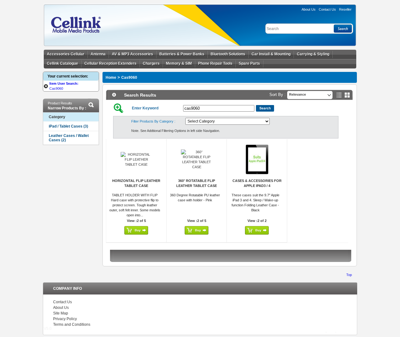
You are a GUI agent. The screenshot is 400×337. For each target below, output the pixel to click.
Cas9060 (129, 77)
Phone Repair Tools (215, 63)
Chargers (151, 63)
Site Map (60, 313)
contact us (327, 9)
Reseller (345, 9)
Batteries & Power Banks (181, 54)
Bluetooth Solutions (228, 54)
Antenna (98, 54)
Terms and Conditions (71, 324)
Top (349, 275)
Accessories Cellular (65, 54)
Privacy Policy (65, 319)
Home (111, 77)
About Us (309, 9)
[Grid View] (347, 95)
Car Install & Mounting (271, 54)
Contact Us (62, 302)
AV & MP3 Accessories (132, 54)
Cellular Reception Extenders (110, 63)
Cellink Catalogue (62, 63)
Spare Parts (249, 63)
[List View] (339, 95)
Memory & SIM (179, 63)
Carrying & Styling (313, 54)
